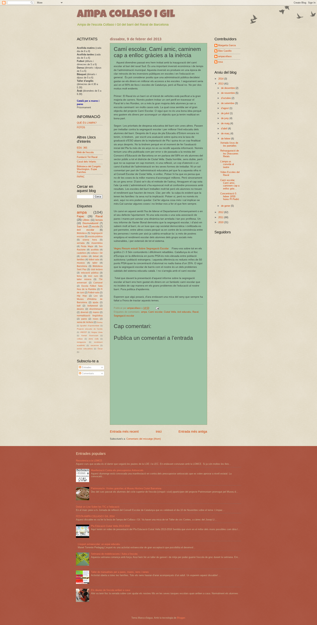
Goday (100, 322)
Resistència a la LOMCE (89, 460)
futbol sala (94, 259)
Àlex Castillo (225, 50)
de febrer (226, 138)
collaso (80, 339)
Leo (96, 296)
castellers (81, 253)
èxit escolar (85, 229)
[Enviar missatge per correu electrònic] (157, 308)
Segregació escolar (124, 315)
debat (96, 256)
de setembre (228, 103)
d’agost (225, 108)
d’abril (224, 128)
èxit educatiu (184, 311)
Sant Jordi (82, 226)
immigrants (81, 342)
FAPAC (81, 176)
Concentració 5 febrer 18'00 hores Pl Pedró (229, 196)
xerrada (81, 243)
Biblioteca (82, 233)
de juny (225, 118)
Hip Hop (82, 296)
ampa (144, 311)
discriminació (96, 309)
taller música (84, 279)
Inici (159, 431)
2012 (221, 212)
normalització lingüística (90, 316)
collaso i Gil (97, 253)
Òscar (100, 349)
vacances (95, 345)
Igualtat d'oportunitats (89, 326)
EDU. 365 (82, 147)
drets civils (94, 339)
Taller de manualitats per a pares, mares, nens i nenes (120, 572)
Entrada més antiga (192, 431)
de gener (226, 205)
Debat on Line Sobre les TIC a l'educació (97, 506)
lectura (99, 220)
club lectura (97, 269)
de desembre (228, 88)
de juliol (225, 113)
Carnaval (98, 283)
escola (95, 226)
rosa (220, 61)
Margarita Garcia (227, 45)
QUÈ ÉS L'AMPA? (86, 122)
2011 (221, 217)
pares (84, 319)
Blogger (181, 617)
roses (95, 319)
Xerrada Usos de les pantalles (229, 144)
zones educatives (85, 349)
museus (81, 263)
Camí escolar (155, 311)
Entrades (86, 367)
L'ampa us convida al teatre (227, 164)
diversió (84, 312)
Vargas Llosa (97, 332)
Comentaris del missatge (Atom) (143, 438)
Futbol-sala (93, 292)
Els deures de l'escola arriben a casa (110, 590)
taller (94, 263)
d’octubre (226, 98)
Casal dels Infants (86, 161)
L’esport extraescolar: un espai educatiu (99, 544)
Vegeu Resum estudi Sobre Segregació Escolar (141, 248)
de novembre (228, 93)
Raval (195, 311)
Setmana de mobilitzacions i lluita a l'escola (114, 553)
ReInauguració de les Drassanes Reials (229, 153)
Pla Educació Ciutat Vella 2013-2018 (110, 526)
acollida (95, 250)
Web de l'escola (85, 152)
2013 (221, 83)
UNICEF (83, 332)
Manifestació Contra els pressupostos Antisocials (117, 470)
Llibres (86, 220)
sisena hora (90, 240)
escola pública (95, 236)
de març (225, 133)
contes (84, 256)
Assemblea (97, 243)
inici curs (93, 276)
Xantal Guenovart (89, 335)
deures (80, 309)
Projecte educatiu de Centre (90, 329)
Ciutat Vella (170, 311)
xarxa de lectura (85, 322)
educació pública (90, 273)
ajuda (95, 302)
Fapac (80, 216)
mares (96, 312)
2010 (221, 222)
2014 (221, 78)
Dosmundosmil (90, 223)
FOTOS (81, 127)
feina (79, 276)
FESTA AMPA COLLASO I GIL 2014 (95, 516)
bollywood (93, 306)
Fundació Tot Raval (87, 157)
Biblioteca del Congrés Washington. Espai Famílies (89, 169)
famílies (81, 259)
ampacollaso (225, 56)
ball (79, 306)
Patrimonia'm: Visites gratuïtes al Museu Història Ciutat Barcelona (126, 488)
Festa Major (87, 246)
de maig (225, 123)
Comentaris (87, 373)
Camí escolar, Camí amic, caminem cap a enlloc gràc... (229, 184)
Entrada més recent (124, 431)
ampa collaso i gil (126, 15)
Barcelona (82, 266)
